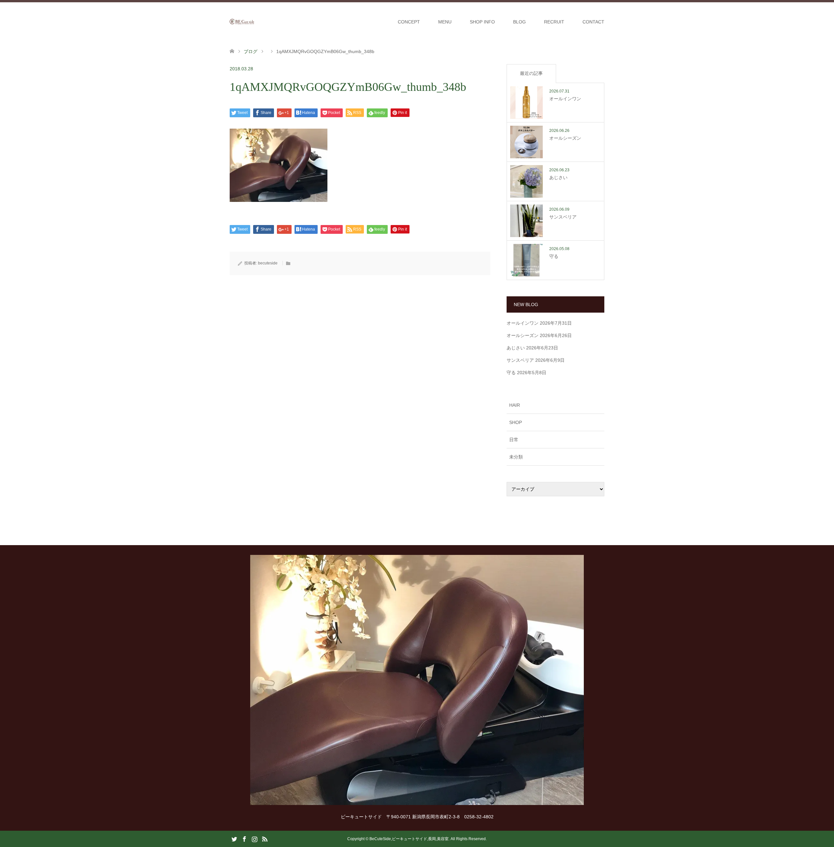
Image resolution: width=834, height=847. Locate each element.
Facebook (244, 838)
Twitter (234, 838)
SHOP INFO (482, 21)
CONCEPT (409, 21)
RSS (264, 838)
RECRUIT (554, 21)
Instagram (254, 838)
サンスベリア (520, 360)
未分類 (516, 456)
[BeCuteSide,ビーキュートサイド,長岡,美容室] (254, 21)
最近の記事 (531, 73)
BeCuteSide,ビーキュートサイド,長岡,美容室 (409, 839)
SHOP (515, 422)
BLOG (519, 21)
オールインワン (523, 323)
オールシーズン (523, 335)
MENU (445, 21)
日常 (513, 439)
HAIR (514, 405)
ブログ (250, 51)
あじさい (516, 347)
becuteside (268, 263)
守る (511, 372)
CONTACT (593, 21)
